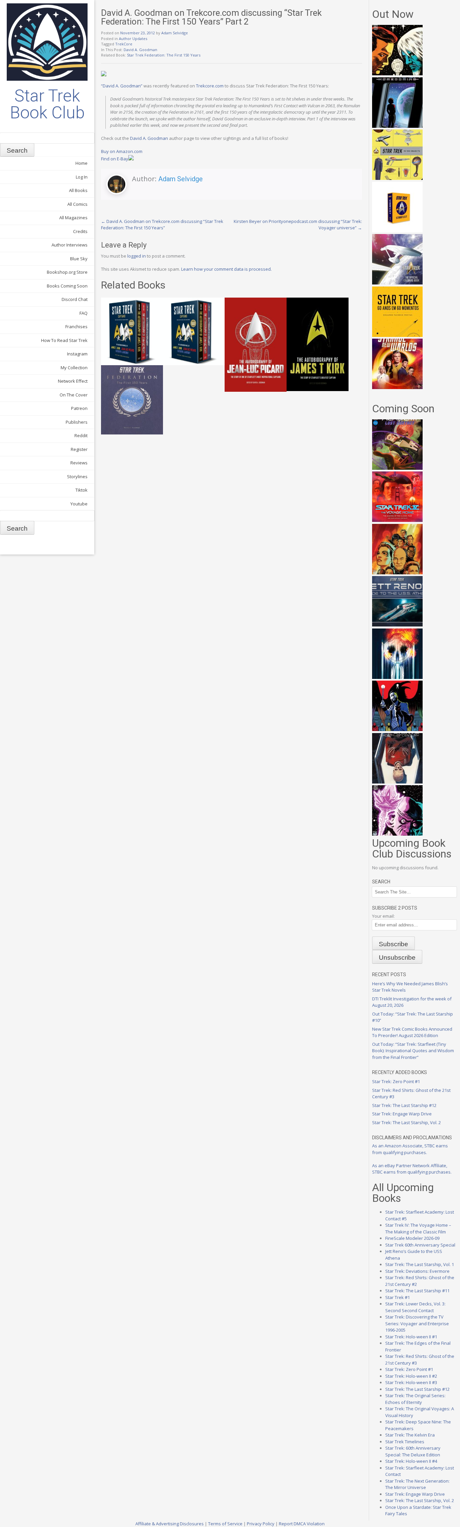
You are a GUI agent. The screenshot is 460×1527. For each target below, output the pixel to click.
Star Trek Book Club (47, 104)
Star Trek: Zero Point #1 (396, 1081)
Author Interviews (70, 245)
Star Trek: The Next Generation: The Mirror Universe (417, 1484)
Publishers (77, 422)
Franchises (76, 326)
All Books (78, 190)
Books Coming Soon (67, 286)
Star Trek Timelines (404, 1442)
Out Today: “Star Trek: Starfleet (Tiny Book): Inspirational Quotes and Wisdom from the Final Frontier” (413, 1050)
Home (81, 163)
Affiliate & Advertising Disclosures (169, 1524)
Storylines (77, 476)
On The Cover (74, 395)
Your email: (383, 916)
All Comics (77, 204)
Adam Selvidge (174, 32)
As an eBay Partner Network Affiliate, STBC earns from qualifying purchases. (412, 1168)
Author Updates (133, 38)
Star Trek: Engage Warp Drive (402, 1114)
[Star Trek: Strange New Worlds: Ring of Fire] (397, 387)
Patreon (79, 408)
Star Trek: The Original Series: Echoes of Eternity (415, 1398)
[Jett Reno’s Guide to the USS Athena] (397, 625)
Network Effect (73, 381)
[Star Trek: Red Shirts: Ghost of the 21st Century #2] (397, 782)
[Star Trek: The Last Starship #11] (397, 834)
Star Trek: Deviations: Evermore (417, 1271)
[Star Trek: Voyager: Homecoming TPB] (397, 126)
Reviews (79, 463)
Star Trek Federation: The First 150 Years (163, 55)
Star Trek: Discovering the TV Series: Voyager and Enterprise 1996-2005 (417, 1323)
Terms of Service (225, 1524)
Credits (80, 231)
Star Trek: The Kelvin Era (410, 1435)
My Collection (74, 368)
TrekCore (123, 43)
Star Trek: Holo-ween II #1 (411, 1337)
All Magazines (73, 218)
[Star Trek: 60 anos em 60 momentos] (397, 335)
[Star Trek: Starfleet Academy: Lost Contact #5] (397, 468)
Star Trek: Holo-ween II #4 (411, 1461)
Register (79, 449)
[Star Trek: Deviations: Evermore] (397, 729)
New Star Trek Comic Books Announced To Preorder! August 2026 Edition (412, 1032)
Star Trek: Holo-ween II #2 (411, 1376)
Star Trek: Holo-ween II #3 (411, 1382)
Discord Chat (75, 299)
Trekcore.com (210, 86)
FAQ (83, 313)
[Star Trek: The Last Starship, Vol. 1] (397, 677)
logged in (136, 256)
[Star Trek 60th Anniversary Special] (397, 573)
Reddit (81, 435)
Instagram (77, 354)
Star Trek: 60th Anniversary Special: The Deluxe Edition (412, 1451)
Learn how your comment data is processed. (226, 269)
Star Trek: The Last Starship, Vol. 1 (419, 1264)
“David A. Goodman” (121, 86)
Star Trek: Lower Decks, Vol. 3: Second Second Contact (415, 1307)
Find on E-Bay (114, 159)
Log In (82, 177)
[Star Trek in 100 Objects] (397, 178)
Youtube (79, 504)
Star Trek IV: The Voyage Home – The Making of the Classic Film (418, 1228)
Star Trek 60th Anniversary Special (420, 1245)
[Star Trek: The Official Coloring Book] (397, 283)
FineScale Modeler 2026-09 (412, 1238)
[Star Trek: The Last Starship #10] (397, 74)
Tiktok (81, 490)
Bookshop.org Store (67, 272)
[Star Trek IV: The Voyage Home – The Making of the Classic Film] (397, 520)
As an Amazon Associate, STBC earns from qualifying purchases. (410, 1149)
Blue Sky (79, 259)
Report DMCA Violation (302, 1524)
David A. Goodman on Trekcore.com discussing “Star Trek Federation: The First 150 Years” (162, 224)
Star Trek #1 (397, 1297)
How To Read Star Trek (64, 340)
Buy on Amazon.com (121, 151)
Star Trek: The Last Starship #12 (404, 1105)
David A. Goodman (140, 49)
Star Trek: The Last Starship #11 (417, 1291)
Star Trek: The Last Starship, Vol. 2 (406, 1122)
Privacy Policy (260, 1524)
